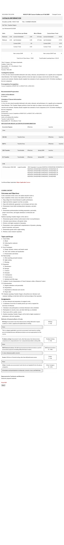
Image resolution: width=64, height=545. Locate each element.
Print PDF (4, 382)
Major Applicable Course (23, 182)
